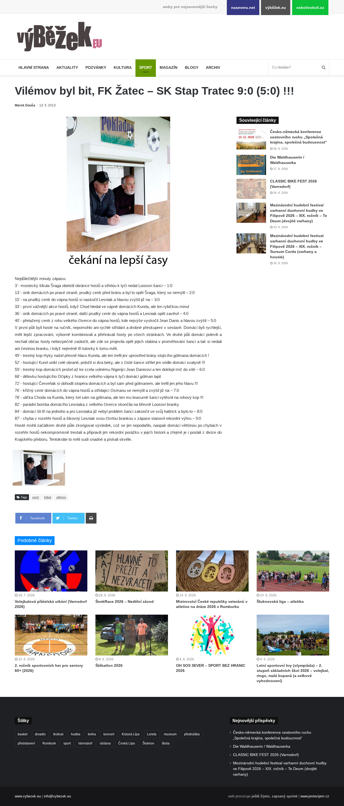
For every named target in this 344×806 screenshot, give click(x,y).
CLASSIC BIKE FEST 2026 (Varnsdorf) (266, 755)
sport (35, 497)
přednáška (192, 734)
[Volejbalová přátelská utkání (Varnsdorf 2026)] (51, 570)
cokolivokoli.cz (310, 7)
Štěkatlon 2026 (109, 665)
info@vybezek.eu (57, 796)
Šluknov (148, 743)
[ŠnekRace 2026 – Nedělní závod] (131, 570)
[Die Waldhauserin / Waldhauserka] (251, 165)
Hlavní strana (34, 67)
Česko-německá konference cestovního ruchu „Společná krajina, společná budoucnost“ (298, 137)
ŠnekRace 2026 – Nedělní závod (124, 601)
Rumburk (49, 743)
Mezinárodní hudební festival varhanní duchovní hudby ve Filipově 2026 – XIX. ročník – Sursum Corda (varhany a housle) (297, 246)
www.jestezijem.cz (314, 796)
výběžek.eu (275, 7)
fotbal (47, 497)
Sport (145, 67)
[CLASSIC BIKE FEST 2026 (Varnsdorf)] (251, 189)
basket (22, 734)
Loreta (151, 734)
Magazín (168, 67)
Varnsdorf (85, 743)
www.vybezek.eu (28, 796)
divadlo (40, 734)
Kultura (123, 67)
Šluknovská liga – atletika (280, 601)
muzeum (170, 734)
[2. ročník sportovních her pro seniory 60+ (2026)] (51, 635)
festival (58, 734)
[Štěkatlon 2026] (131, 635)
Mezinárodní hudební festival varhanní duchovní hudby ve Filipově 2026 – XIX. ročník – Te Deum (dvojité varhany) (280, 768)
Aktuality (67, 67)
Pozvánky (95, 67)
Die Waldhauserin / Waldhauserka (261, 746)
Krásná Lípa (130, 734)
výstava (105, 743)
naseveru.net (243, 7)
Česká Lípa (126, 743)
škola (166, 743)
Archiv (213, 67)
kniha (92, 734)
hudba (75, 734)
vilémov (61, 497)
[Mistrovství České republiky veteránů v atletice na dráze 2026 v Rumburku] (212, 570)
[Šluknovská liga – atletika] (293, 570)
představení (26, 743)
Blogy (191, 67)
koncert (108, 734)
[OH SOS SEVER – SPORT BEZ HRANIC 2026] (212, 635)
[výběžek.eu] (62, 37)
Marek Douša (25, 105)
